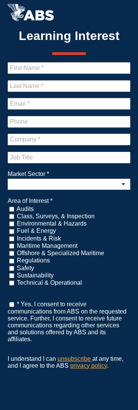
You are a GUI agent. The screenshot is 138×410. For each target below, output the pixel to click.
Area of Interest (30, 201)
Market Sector (28, 174)
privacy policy (88, 365)
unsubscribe (75, 358)
